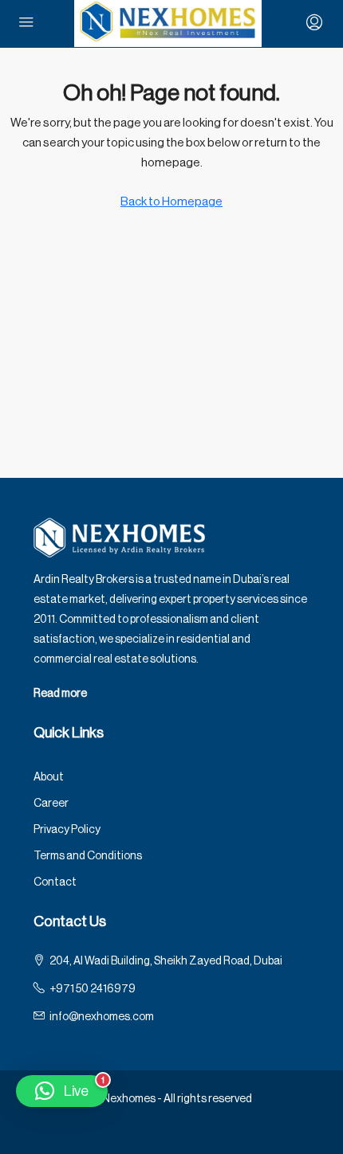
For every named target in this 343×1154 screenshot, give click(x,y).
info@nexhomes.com (101, 1017)
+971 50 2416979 (92, 989)
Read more (60, 693)
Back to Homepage (171, 202)
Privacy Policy (67, 829)
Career (51, 803)
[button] (62, 1091)
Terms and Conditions (88, 856)
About (49, 777)
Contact (55, 882)
